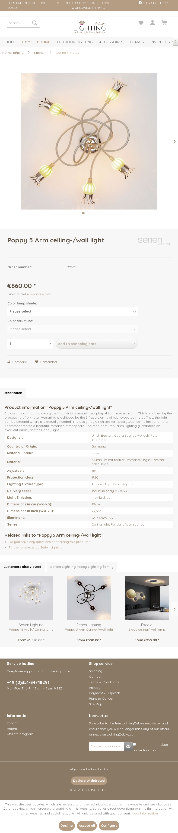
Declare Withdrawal (89, 781)
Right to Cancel (101, 698)
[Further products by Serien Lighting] (154, 245)
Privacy (94, 688)
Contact (95, 676)
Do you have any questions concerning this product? (49, 542)
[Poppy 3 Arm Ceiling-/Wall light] (88, 598)
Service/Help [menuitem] (153, 3)
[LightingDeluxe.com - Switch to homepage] (89, 26)
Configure (109, 826)
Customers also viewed (22, 567)
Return (12, 729)
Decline (66, 826)
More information (145, 813)
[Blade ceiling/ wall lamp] (146, 598)
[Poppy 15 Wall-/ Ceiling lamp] (31, 598)
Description (12, 393)
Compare (19, 362)
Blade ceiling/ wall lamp (146, 629)
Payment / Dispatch (104, 693)
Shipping (95, 671)
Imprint (12, 723)
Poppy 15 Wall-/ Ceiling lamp (31, 629)
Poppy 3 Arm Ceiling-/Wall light (89, 629)
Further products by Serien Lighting (35, 547)
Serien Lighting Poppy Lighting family (82, 567)
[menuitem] (23, 23)
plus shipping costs (39, 294)
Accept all (87, 826)
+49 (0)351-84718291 (28, 682)
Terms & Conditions (104, 682)
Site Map (95, 704)
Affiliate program (20, 734)
